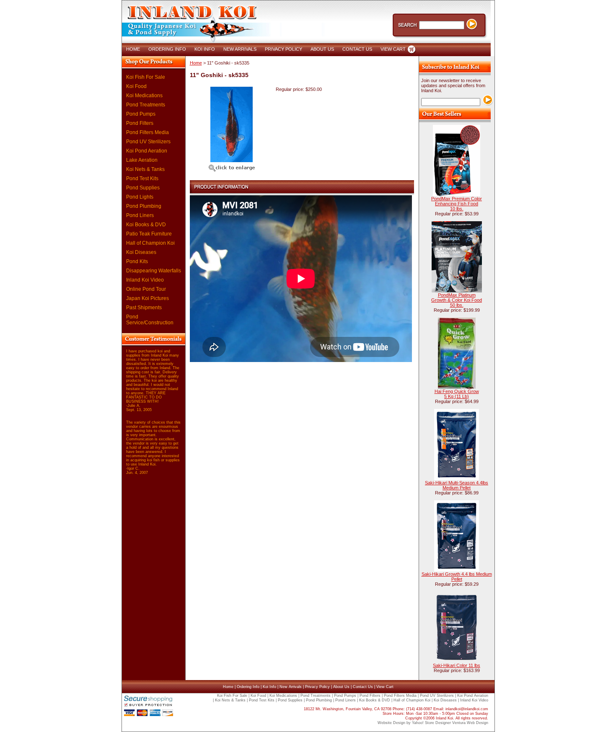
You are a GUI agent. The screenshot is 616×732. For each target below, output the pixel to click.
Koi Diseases (141, 252)
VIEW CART (393, 49)
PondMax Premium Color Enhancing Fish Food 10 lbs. (456, 203)
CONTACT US (357, 49)
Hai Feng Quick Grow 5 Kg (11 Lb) (457, 394)
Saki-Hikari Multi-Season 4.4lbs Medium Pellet (456, 485)
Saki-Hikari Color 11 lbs (456, 665)
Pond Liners (140, 215)
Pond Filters (139, 123)
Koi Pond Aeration (146, 151)
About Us (341, 687)
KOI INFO (204, 49)
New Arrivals (291, 687)
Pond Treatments (145, 105)
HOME (133, 49)
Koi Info (269, 687)
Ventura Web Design (470, 723)
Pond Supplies (143, 188)
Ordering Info (248, 687)
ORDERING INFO (167, 49)
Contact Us (363, 687)
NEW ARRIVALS (239, 49)
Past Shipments (144, 307)
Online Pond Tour (146, 289)
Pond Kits (137, 261)
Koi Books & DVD (146, 225)
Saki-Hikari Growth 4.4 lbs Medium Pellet (457, 577)
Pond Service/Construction (149, 320)
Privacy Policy (317, 687)
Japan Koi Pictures (147, 298)
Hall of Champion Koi (150, 243)
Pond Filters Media (147, 132)
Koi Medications (144, 95)
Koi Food (136, 86)
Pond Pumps (140, 114)
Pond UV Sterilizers (148, 142)
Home (196, 62)
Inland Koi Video (145, 280)
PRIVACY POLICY (283, 49)
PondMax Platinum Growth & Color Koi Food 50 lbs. (456, 300)
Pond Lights (139, 197)
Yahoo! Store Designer (431, 723)
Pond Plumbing (143, 206)
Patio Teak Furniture (149, 234)
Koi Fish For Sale (145, 77)
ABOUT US (322, 49)
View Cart (384, 687)
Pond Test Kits (142, 178)
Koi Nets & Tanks (145, 169)
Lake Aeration (142, 160)
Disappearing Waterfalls (153, 271)
